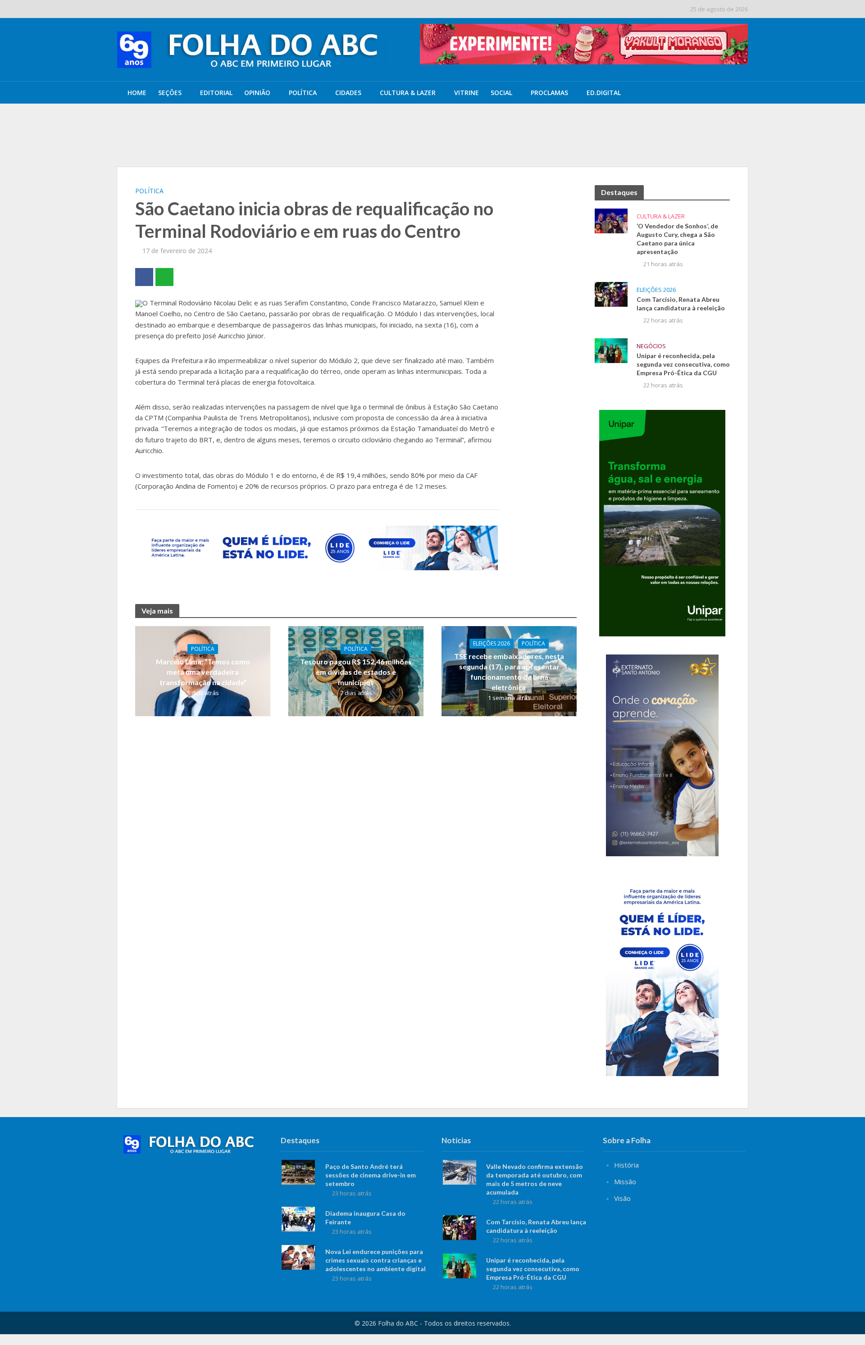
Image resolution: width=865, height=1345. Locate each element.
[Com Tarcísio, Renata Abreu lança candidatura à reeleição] (611, 293)
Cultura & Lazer (408, 92)
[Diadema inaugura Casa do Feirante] (298, 1217)
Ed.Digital (604, 92)
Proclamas (549, 92)
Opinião (257, 92)
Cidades (348, 92)
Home (136, 92)
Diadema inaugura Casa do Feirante (365, 1217)
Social (501, 92)
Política (303, 92)
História (626, 1164)
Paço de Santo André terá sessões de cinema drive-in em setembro (370, 1175)
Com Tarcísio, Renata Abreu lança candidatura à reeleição (681, 303)
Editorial (216, 92)
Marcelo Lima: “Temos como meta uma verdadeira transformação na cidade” (203, 671)
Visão (622, 1198)
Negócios (651, 346)
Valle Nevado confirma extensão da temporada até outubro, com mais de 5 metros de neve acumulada (389, 143)
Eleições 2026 (491, 643)
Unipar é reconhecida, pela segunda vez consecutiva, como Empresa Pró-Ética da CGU (683, 364)
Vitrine (466, 92)
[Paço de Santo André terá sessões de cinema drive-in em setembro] (298, 1171)
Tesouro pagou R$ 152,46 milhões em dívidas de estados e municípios (356, 671)
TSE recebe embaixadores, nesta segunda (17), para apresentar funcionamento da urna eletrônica (509, 671)
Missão (625, 1181)
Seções (170, 92)
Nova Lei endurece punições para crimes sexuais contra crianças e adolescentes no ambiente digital (375, 1260)
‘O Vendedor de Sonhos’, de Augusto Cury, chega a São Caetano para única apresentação (370, 123)
